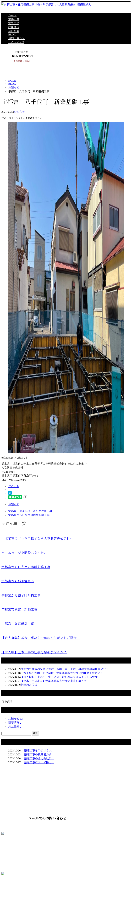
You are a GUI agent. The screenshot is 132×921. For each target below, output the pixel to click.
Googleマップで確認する (17, 891)
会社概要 (13, 31)
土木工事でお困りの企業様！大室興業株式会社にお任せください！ (62, 673)
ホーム (12, 15)
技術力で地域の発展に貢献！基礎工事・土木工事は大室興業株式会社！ (65, 669)
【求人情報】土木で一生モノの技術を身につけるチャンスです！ (60, 677)
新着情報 (14, 722)
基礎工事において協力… (39, 762)
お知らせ (19, 111)
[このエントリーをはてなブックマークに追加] (10, 493)
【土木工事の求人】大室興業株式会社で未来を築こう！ (55, 681)
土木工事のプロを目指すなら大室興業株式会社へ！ (38, 538)
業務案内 (13, 19)
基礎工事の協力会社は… (39, 758)
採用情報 (13, 27)
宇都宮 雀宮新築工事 (17, 624)
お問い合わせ (16, 38)
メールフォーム (13, 64)
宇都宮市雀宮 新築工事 (19, 609)
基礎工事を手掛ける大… (39, 750)
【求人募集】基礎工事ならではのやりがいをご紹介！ (40, 638)
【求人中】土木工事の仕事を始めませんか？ (34, 652)
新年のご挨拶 (29, 684)
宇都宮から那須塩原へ (17, 581)
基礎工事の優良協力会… (39, 754)
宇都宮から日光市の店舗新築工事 (25, 567)
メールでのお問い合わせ (47, 818)
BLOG (12, 34)
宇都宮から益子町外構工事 (21, 595)
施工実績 (13, 23)
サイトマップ (16, 42)
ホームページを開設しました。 (24, 553)
